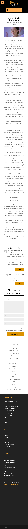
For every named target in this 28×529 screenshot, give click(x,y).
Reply (19, 269)
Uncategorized (19, 22)
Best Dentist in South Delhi (11, 401)
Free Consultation (14, 353)
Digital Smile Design (14, 350)
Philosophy (14, 381)
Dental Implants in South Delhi (11, 408)
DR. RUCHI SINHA (9, 415)
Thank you (14, 361)
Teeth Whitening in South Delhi (11, 406)
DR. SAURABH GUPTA (9, 410)
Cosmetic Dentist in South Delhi (12, 403)
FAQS (6, 422)
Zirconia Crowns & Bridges (14, 389)
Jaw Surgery (14, 376)
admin (7, 22)
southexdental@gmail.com (10, 468)
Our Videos (14, 356)
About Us (7, 417)
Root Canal (14, 384)
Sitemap (6, 424)
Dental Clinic (14, 348)
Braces (14, 366)
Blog (6, 420)
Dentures (14, 371)
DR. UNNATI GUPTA (9, 413)
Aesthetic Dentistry (14, 363)
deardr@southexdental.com (10, 467)
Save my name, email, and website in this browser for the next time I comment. (14, 329)
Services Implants (14, 387)
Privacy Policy (14, 358)
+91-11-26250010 (10, 477)
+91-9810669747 (10, 473)
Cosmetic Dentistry (14, 368)
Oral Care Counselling (14, 379)
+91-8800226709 (10, 475)
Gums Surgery (14, 374)
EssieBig (10, 250)
